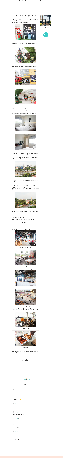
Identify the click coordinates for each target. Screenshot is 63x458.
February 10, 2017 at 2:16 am (18, 412)
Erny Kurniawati (17, 411)
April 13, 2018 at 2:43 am (18, 432)
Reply (13, 401)
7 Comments (27, 17)
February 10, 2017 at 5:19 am (18, 419)
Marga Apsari (16, 418)
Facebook (22, 379)
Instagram (28, 379)
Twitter (25, 379)
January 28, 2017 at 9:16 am (18, 397)
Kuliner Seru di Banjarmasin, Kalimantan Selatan (18, 354)
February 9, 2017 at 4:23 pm (18, 404)
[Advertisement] (31, 8)
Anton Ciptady (16, 431)
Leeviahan (16, 403)
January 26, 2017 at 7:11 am (18, 390)
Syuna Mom (16, 389)
